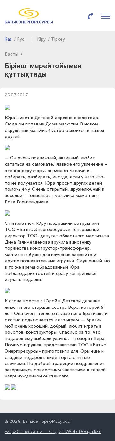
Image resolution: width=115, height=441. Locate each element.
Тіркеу (58, 39)
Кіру (41, 39)
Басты (11, 54)
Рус (20, 39)
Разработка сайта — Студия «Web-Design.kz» (53, 432)
